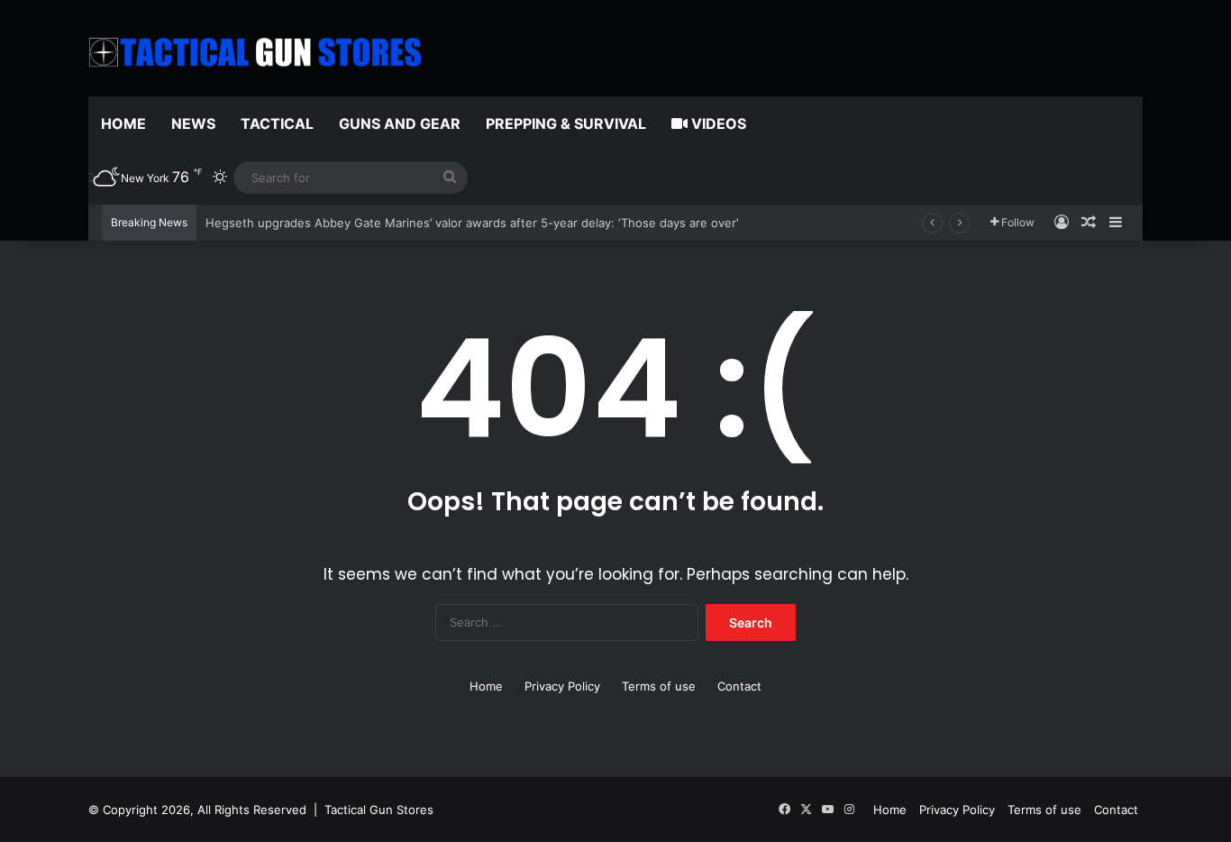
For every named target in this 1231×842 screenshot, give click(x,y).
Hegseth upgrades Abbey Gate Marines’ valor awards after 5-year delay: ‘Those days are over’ (471, 222)
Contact (739, 686)
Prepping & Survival (566, 123)
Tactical (277, 123)
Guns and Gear (399, 123)
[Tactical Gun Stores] (255, 52)
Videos (717, 123)
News (193, 123)
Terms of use (659, 686)
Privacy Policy (562, 686)
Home (123, 123)
